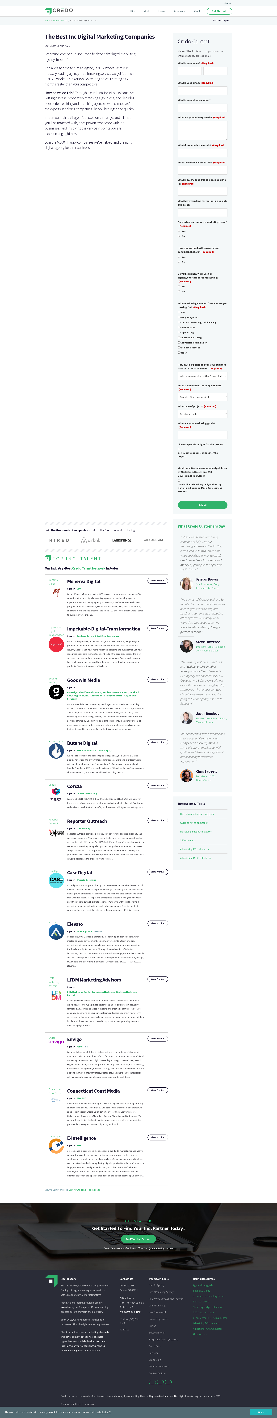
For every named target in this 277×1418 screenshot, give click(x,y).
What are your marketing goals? (196, 425)
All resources (199, 1334)
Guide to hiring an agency (194, 822)
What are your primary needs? (202, 117)
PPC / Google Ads (189, 317)
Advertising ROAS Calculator (207, 1328)
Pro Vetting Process (159, 1319)
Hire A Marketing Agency (161, 1291)
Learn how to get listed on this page (84, 1189)
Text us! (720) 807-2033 (129, 1320)
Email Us (124, 1329)
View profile (157, 580)
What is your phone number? (194, 100)
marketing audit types (77, 1350)
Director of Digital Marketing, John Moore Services (210, 648)
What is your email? (196, 82)
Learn (161, 11)
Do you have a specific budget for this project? (198, 454)
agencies (100, 1345)
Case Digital (55, 871)
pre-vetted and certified (165, 1396)
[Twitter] (152, 1382)
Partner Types (221, 20)
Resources (179, 11)
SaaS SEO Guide (201, 1290)
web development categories (77, 1336)
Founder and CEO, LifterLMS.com (205, 778)
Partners (153, 1352)
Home (47, 20)
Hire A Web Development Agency (166, 1298)
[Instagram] (168, 1382)
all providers (79, 1332)
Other (183, 352)
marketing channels (98, 1332)
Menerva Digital (53, 581)
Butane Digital (56, 741)
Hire (132, 11)
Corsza (52, 784)
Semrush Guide (201, 1301)
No (183, 236)
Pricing (152, 1325)
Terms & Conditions (159, 1366)
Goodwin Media (53, 680)
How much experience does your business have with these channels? (202, 366)
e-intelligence (56, 1136)
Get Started (219, 11)
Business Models (60, 20)
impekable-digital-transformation (56, 631)
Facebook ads (187, 327)
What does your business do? (201, 145)
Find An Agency (156, 1285)
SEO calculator (188, 840)
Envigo (52, 1037)
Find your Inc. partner (138, 1238)
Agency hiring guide (203, 1285)
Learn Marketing (157, 1305)
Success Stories (157, 1332)
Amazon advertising (191, 337)
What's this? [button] (104, 1412)
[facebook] (160, 1382)
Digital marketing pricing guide (197, 814)
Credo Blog (155, 1359)
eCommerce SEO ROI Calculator (210, 1317)
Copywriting (187, 332)
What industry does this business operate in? (202, 181)
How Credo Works (158, 1312)
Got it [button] (261, 1412)
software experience (83, 1345)
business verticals (97, 1341)
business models (77, 1341)
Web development (190, 347)
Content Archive (157, 1373)
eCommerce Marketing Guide (208, 1296)
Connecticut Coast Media (55, 1091)
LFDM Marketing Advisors (54, 982)
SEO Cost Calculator (203, 1312)
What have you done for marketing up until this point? (202, 202)
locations (66, 1345)
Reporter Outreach (54, 821)
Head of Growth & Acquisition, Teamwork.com (211, 720)
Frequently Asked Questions (163, 1339)
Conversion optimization (193, 342)
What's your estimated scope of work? (200, 387)
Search (227, 3)
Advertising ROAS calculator (195, 858)
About (196, 11)
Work (147, 11)
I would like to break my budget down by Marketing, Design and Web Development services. (200, 488)
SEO (182, 312)
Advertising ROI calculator (194, 849)
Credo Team (155, 1346)
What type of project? (197, 406)
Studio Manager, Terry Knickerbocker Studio (207, 586)
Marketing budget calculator (196, 831)
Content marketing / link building (198, 322)
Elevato (53, 922)
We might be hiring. (130, 1311)
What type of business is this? (202, 162)
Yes (183, 231)
